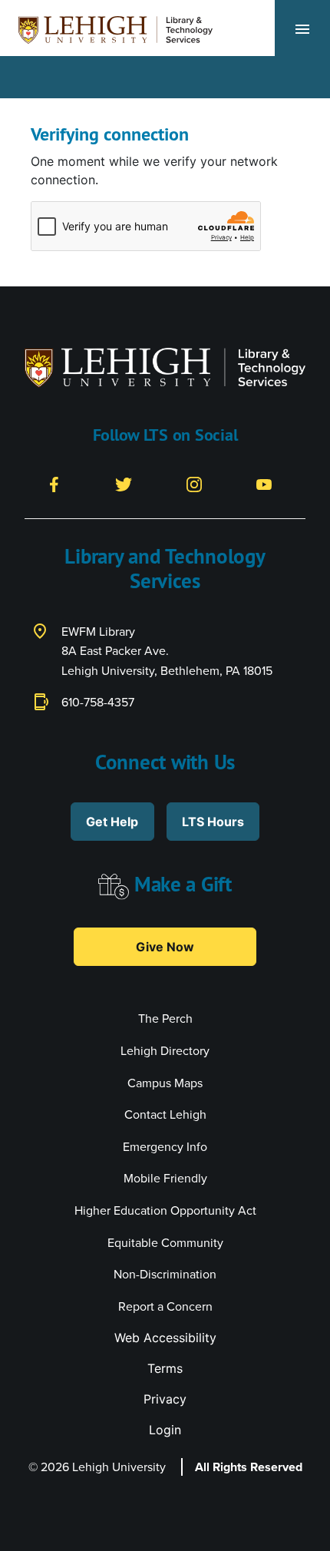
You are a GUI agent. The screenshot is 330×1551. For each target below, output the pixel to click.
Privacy (165, 1399)
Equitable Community (165, 1243)
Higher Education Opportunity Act (165, 1210)
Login (165, 1429)
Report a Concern (165, 1306)
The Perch (165, 1018)
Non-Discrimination (165, 1274)
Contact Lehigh (165, 1114)
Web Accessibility (165, 1337)
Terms (165, 1368)
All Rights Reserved (248, 1467)
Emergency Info (165, 1147)
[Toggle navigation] (302, 28)
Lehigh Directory (165, 1051)
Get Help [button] (112, 821)
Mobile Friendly (165, 1178)
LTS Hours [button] (213, 821)
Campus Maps (165, 1083)
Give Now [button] (165, 946)
